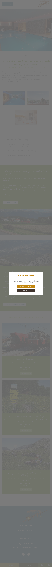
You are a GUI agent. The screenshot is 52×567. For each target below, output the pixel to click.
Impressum (31, 282)
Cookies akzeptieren (26, 286)
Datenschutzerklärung (22, 282)
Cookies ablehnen (26, 290)
